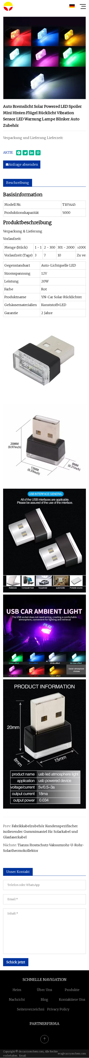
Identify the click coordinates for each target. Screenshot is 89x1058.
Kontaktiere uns (72, 999)
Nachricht (17, 999)
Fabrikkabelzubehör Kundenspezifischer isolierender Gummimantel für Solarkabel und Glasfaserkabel (40, 831)
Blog (44, 999)
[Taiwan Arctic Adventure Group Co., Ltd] (8, 6)
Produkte (72, 990)
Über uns (44, 990)
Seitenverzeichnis (31, 1009)
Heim (17, 990)
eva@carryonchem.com (72, 1053)
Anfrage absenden (23, 164)
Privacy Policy (58, 1009)
